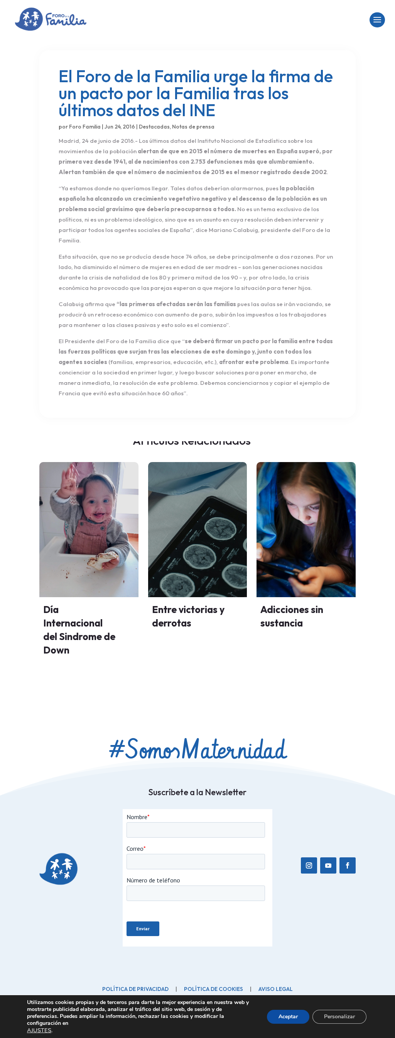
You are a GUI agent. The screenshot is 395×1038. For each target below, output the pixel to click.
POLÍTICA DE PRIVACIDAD (135, 989)
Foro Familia (85, 126)
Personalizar (339, 1016)
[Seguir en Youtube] (328, 865)
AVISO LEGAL (275, 989)
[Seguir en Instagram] (309, 865)
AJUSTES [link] (39, 1030)
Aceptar (288, 1016)
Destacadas (154, 126)
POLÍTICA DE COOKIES (213, 989)
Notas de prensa (193, 126)
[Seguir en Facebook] (347, 865)
